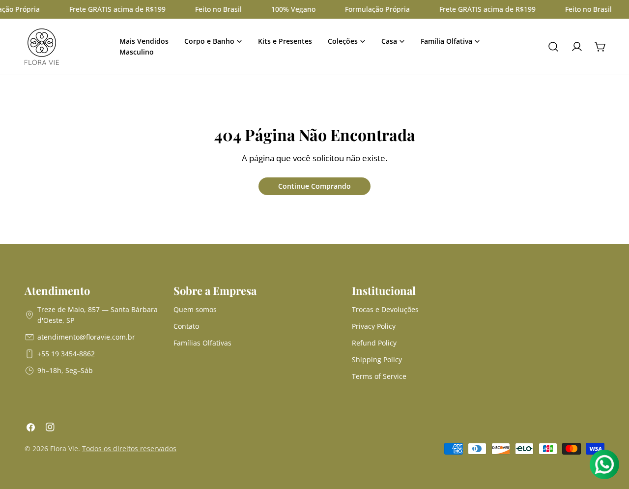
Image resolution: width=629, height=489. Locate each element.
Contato (186, 326)
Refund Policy (374, 342)
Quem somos (195, 309)
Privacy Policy (374, 326)
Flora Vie (64, 448)
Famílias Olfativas (202, 342)
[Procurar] (553, 47)
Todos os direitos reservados (129, 448)
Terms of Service (379, 376)
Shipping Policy (377, 359)
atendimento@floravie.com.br (86, 337)
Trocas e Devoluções (385, 309)
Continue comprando (314, 186)
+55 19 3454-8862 (66, 353)
